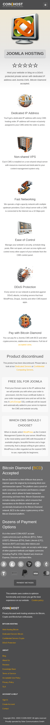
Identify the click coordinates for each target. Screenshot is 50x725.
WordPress (28, 432)
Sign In (5, 700)
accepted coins (24, 345)
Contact (5, 709)
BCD (37, 468)
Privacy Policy (8, 682)
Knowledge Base (9, 669)
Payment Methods (25, 583)
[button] (45, 5)
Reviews (5, 665)
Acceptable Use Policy (11, 678)
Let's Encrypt (15, 402)
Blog (4, 656)
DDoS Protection (9, 643)
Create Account (8, 704)
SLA (4, 687)
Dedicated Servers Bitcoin (12, 634)
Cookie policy (37, 600)
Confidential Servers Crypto (13, 638)
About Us (6, 660)
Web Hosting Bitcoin (10, 629)
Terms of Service (9, 673)
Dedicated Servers (23, 366)
